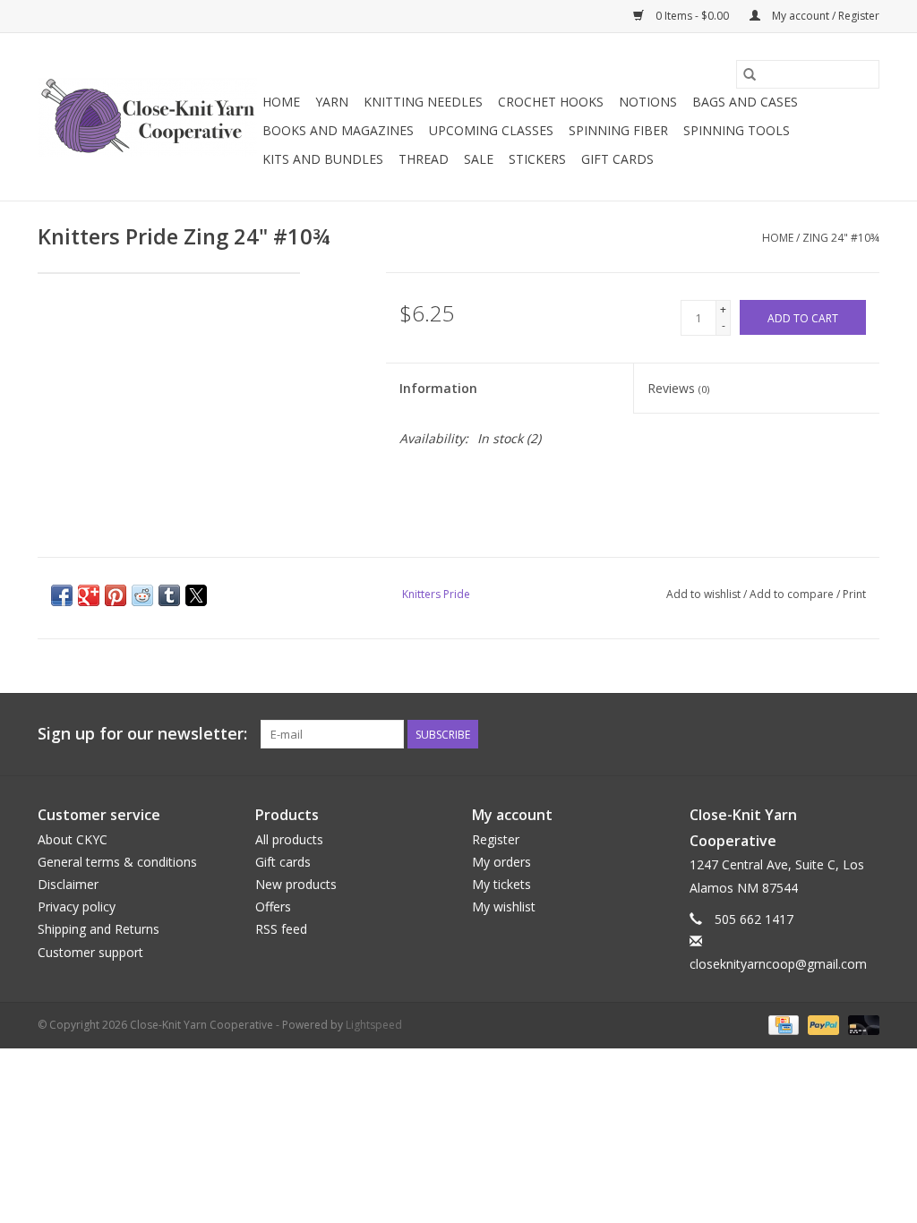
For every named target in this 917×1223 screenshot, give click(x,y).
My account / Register (824, 15)
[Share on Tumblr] (169, 595)
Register (495, 839)
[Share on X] (196, 595)
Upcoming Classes (491, 130)
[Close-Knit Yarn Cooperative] (147, 117)
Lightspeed (374, 1024)
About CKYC (72, 839)
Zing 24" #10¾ (840, 237)
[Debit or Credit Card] (860, 1024)
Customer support (90, 952)
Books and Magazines (338, 130)
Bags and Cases (745, 101)
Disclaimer (68, 884)
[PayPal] (821, 1024)
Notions (648, 101)
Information (438, 388)
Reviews (678, 388)
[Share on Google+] (88, 595)
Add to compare (793, 594)
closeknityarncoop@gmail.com (778, 963)
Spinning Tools (736, 130)
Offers (273, 906)
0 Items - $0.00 (692, 15)
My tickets (501, 884)
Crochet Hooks (551, 101)
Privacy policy (77, 906)
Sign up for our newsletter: (142, 733)
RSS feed (281, 928)
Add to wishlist (704, 594)
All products (289, 839)
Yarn (331, 101)
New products (296, 884)
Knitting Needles (423, 101)
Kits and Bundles (322, 158)
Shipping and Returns (98, 928)
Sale (478, 158)
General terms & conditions (117, 861)
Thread (424, 158)
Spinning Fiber (618, 130)
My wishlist (504, 906)
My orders (501, 861)
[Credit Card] (781, 1024)
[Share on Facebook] (62, 595)
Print (854, 594)
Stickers (537, 158)
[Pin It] (115, 595)
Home (281, 101)
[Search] (749, 74)
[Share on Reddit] (142, 595)
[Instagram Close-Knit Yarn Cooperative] (865, 734)
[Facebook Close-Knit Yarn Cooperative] (832, 734)
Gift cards (617, 158)
